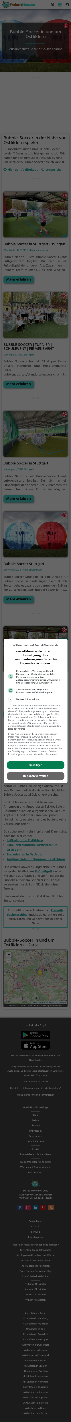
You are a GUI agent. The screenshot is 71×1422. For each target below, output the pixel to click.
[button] (35, 699)
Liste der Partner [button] (16, 728)
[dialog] (36, 711)
